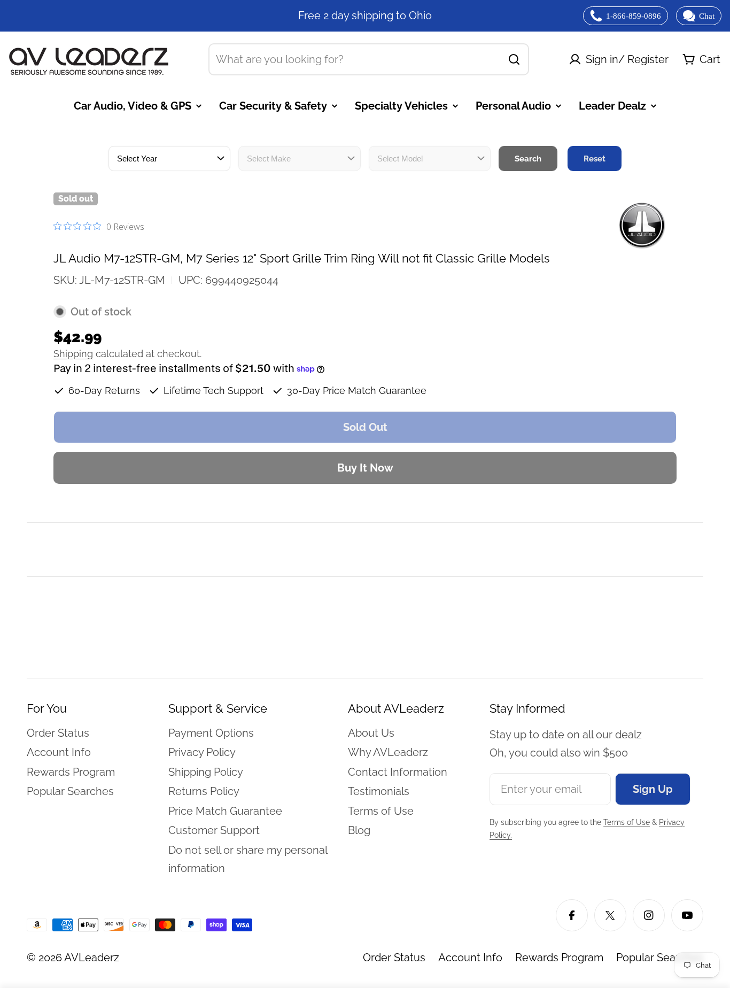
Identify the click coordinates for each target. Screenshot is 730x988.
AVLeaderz (91, 957)
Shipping (73, 353)
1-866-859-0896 (633, 16)
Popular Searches (659, 957)
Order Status (394, 957)
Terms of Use (626, 822)
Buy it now (365, 467)
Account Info (470, 957)
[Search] (514, 59)
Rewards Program (559, 957)
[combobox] (368, 59)
